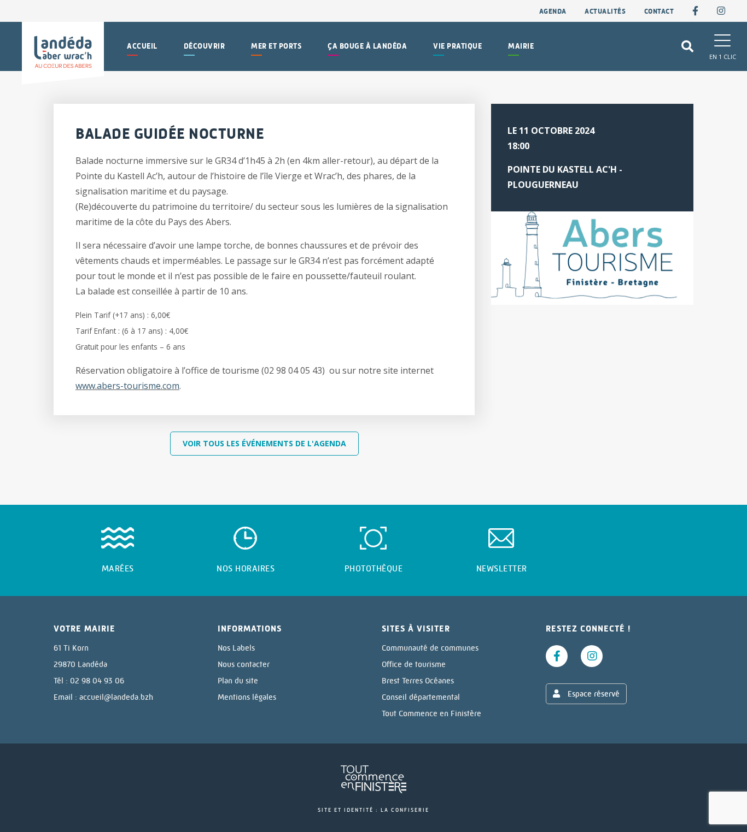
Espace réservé (592, 694)
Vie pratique (457, 46)
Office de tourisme (414, 664)
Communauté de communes (430, 648)
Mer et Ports (276, 46)
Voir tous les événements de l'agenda (264, 443)
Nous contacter (244, 664)
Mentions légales (247, 697)
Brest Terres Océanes (418, 681)
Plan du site (238, 681)
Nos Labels (236, 648)
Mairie (521, 46)
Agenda (553, 11)
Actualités (605, 11)
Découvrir (204, 46)
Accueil (142, 46)
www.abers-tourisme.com (127, 386)
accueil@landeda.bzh (116, 697)
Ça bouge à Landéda (367, 46)
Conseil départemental (421, 697)
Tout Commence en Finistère (431, 713)
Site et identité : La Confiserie (373, 810)
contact (659, 11)
